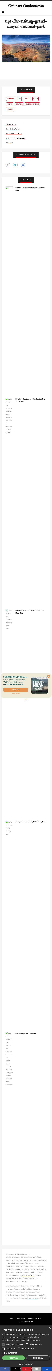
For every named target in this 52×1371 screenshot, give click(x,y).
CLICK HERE (15, 690)
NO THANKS (16, 694)
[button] (15, 682)
